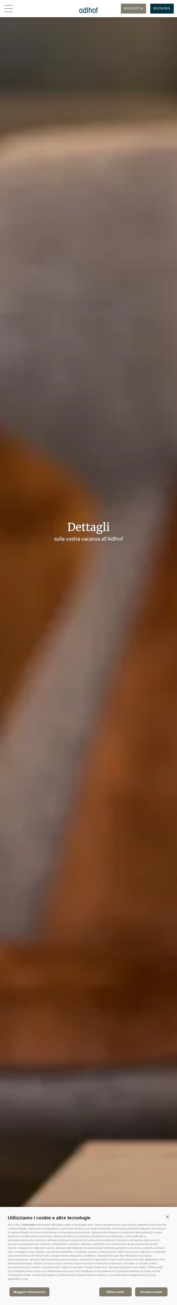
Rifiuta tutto (115, 1292)
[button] (167, 1217)
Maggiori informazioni (29, 1292)
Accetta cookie (151, 1292)
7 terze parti (28, 1224)
